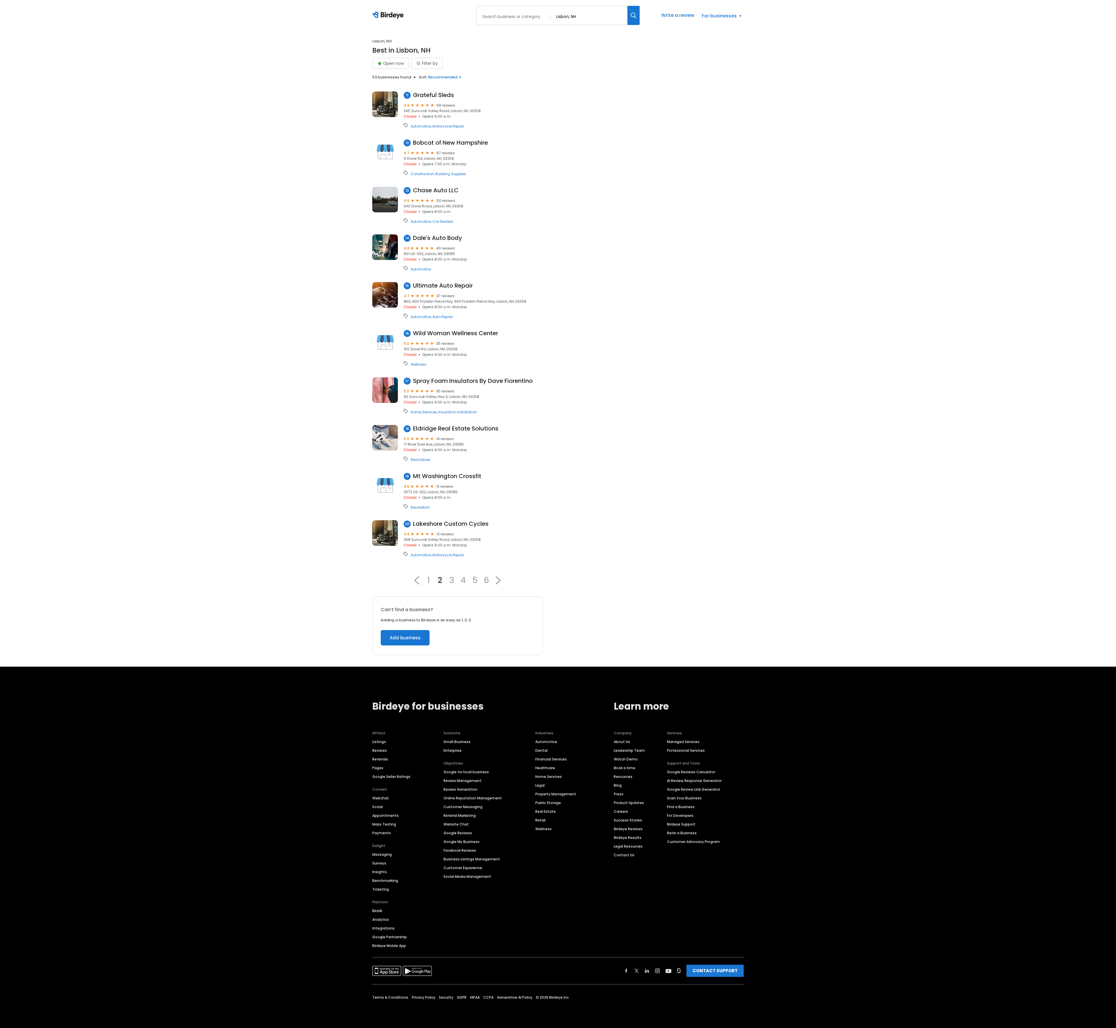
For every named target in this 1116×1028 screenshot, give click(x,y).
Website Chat (456, 824)
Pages (377, 767)
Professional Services (686, 750)
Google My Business (461, 841)
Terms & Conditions (390, 997)
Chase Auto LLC (436, 190)
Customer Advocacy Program (693, 841)
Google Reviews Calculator (691, 771)
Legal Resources (628, 846)
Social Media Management (467, 876)
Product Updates (629, 802)
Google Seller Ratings (391, 776)
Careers (621, 811)
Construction (422, 174)
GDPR (461, 997)
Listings (379, 741)
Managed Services (683, 741)
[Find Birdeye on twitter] (636, 971)
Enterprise (452, 750)
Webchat (380, 798)
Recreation (420, 507)
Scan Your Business (684, 798)
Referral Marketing (459, 815)
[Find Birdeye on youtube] (668, 971)
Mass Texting (384, 824)
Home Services (424, 412)
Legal (540, 785)
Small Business (457, 741)
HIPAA (475, 997)
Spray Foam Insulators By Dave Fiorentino (473, 381)
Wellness (418, 364)
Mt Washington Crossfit (447, 476)
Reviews (379, 750)
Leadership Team (629, 750)
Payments (381, 832)
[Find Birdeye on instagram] (657, 971)
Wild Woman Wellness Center (455, 333)
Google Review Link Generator (693, 789)
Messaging (382, 854)
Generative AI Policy (514, 997)
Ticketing (380, 889)
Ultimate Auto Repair (443, 285)
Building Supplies (450, 174)
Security (446, 997)
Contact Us (624, 855)
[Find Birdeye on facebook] (626, 971)
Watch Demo (626, 759)
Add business (405, 638)
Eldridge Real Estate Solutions (455, 428)
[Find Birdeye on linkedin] (647, 971)
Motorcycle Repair (448, 126)
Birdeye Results (627, 837)
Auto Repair (442, 317)
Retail (540, 820)
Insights (379, 871)
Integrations (383, 928)
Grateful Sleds (433, 95)
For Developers (680, 815)
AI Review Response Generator (694, 780)
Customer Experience (462, 867)
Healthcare (545, 767)
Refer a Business (682, 832)
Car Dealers (442, 221)
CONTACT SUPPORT (715, 971)
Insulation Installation (457, 412)
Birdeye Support (681, 824)
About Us (622, 741)
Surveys (379, 863)
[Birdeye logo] (389, 15)
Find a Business (681, 806)
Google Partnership (389, 936)
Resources (623, 776)
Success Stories (628, 820)
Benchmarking (385, 880)
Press (618, 794)
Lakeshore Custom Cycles (451, 524)
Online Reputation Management (472, 798)
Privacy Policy (423, 997)
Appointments (385, 815)
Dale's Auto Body (437, 238)
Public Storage (548, 802)
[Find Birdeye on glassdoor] (679, 971)
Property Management (555, 794)
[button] (416, 580)
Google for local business (466, 771)
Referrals (380, 759)
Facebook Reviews (459, 850)
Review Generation (460, 789)
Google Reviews (457, 832)
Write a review (677, 15)
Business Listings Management (471, 859)
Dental (541, 750)
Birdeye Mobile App (389, 945)
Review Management (462, 780)
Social (377, 806)
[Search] (633, 15)
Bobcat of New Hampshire (450, 142)
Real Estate (420, 460)
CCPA (488, 997)
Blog (618, 785)
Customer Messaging (462, 806)
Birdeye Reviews (628, 828)
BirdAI (377, 910)
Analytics (380, 919)
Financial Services (551, 759)
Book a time (624, 767)
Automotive (421, 126)
